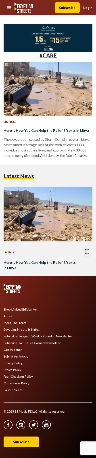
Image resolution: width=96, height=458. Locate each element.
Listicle (10, 122)
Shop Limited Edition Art (21, 309)
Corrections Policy (16, 383)
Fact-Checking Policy (18, 376)
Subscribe (67, 7)
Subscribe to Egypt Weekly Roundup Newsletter (38, 336)
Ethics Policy (12, 370)
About (8, 316)
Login (87, 7)
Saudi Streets (13, 390)
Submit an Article (16, 356)
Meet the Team (15, 323)
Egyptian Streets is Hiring (22, 329)
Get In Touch (13, 349)
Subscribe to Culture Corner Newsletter (32, 343)
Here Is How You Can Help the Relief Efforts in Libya (46, 130)
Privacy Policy (13, 363)
